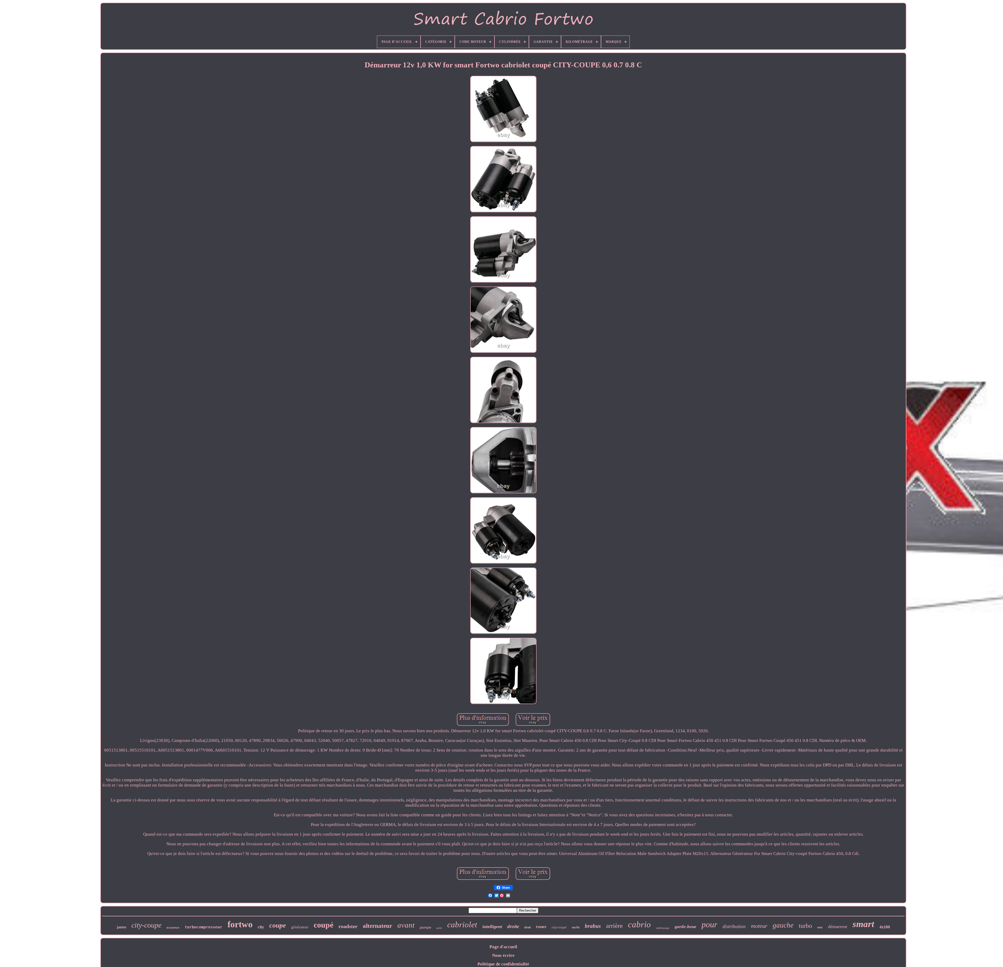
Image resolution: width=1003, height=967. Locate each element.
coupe (277, 925)
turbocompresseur (203, 927)
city (261, 927)
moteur (759, 926)
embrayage (662, 927)
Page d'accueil (503, 946)
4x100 (884, 927)
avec (820, 927)
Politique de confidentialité (503, 964)
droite (513, 926)
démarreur (837, 926)
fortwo (240, 924)
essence (173, 927)
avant (406, 925)
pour (709, 924)
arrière (614, 925)
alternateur (377, 926)
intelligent (492, 926)
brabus (593, 926)
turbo (805, 925)
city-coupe (146, 925)
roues (541, 926)
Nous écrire (503, 955)
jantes (121, 927)
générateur (299, 927)
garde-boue (685, 926)
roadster (348, 926)
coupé (323, 925)
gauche (783, 925)
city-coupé (559, 927)
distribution (734, 926)
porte (439, 928)
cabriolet (462, 924)
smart (863, 924)
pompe (425, 927)
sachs (576, 927)
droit (527, 927)
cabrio (639, 924)
